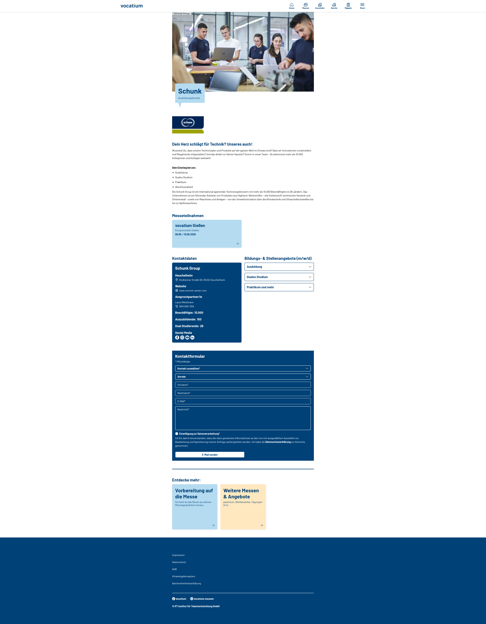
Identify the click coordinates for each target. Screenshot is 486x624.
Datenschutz (179, 562)
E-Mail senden (210, 454)
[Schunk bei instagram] (182, 337)
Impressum (178, 554)
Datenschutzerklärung (278, 441)
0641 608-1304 (186, 306)
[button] (279, 267)
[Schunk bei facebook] (177, 337)
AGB (174, 569)
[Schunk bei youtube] (187, 337)
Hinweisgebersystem (183, 576)
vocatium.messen (204, 598)
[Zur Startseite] (133, 6)
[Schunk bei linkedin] (192, 337)
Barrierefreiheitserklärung (186, 583)
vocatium (181, 598)
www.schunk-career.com (193, 290)
